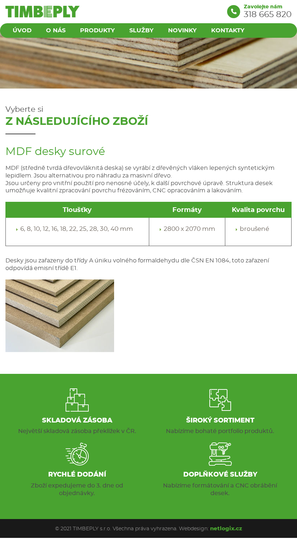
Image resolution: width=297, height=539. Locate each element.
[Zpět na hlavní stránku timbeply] (42, 11)
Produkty (97, 30)
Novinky (182, 30)
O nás (56, 30)
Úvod (22, 30)
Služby (141, 30)
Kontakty (227, 30)
